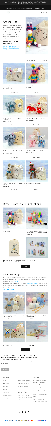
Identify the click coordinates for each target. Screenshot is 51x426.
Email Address (5, 363)
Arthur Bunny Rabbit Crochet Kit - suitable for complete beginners (14, 184)
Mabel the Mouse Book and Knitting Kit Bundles (35, 343)
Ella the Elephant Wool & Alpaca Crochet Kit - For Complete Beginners (13, 151)
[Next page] (39, 195)
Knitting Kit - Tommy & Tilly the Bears (10, 343)
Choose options (14, 92)
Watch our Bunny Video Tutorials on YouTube (23, 387)
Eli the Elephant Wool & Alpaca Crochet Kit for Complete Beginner (12, 119)
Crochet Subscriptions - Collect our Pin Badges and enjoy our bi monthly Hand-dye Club (36, 232)
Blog (4, 404)
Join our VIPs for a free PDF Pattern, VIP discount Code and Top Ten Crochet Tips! (25, 397)
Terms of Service (21, 402)
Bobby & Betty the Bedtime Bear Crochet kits (34, 150)
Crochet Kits (6, 231)
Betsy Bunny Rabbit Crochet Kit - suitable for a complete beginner (12, 86)
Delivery (5, 389)
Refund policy (21, 405)
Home (4, 380)
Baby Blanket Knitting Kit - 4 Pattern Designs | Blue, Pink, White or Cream (36, 316)
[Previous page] (11, 195)
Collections (5, 386)
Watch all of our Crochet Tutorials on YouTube (23, 392)
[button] (4, 12)
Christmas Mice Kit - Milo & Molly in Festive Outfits (35, 118)
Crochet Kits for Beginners (10, 46)
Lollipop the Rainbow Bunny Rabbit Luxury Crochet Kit (36, 85)
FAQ (4, 401)
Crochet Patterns (30, 260)
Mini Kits (6, 49)
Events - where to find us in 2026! (10, 407)
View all (25, 266)
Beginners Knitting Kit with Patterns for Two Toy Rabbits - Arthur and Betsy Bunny (14, 316)
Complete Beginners (7, 395)
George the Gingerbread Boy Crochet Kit (33, 183)
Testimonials (6, 392)
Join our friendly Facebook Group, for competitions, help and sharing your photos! (24, 382)
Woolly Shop (6, 383)
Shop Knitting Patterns (11, 289)
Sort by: (28, 60)
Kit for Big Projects (14, 48)
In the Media (6, 398)
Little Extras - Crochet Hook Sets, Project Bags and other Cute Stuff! (14, 260)
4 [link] (25, 196)
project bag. (6, 36)
